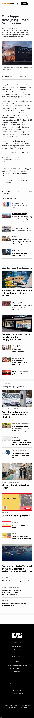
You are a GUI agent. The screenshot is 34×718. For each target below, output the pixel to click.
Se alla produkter (17, 656)
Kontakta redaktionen (17, 684)
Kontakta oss (17, 687)
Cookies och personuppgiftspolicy (17, 665)
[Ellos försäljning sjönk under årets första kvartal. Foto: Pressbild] (17, 53)
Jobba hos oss (17, 690)
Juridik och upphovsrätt (17, 668)
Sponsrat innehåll (17, 675)
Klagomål (17, 671)
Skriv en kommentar (25, 191)
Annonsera (17, 653)
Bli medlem (17, 650)
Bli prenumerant (17, 646)
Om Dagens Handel (17, 693)
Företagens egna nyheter (12, 387)
